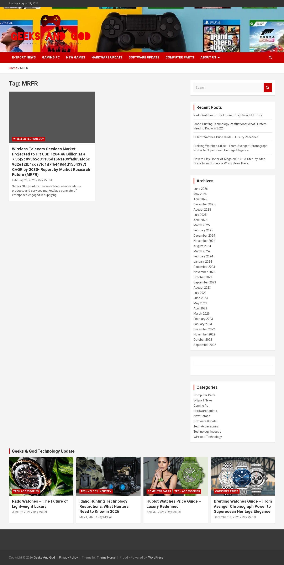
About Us (208, 57)
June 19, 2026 (21, 512)
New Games (75, 57)
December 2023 (204, 267)
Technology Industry (207, 431)
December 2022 (204, 329)
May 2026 (200, 194)
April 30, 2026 (155, 512)
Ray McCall (45, 180)
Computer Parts (179, 57)
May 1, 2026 (87, 517)
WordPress (155, 557)
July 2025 (200, 215)
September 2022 (205, 345)
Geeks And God (44, 557)
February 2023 (203, 319)
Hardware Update (106, 57)
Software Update (144, 57)
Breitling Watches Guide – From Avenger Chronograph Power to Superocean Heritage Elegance (243, 506)
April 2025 (200, 220)
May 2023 (200, 303)
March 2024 (202, 251)
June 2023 (201, 298)
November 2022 (204, 334)
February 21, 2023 (24, 180)
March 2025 (202, 225)
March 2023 (202, 313)
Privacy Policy (68, 557)
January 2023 (203, 324)
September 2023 (205, 282)
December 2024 (204, 235)
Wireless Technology (28, 139)
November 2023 (204, 272)
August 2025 (202, 209)
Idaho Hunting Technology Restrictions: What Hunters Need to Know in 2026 (103, 506)
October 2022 (203, 339)
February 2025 (203, 230)
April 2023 (200, 308)
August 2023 (202, 287)
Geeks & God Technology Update (43, 451)
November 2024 (204, 241)
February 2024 (203, 256)
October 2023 (203, 277)
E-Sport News (24, 57)
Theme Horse (106, 557)
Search (268, 87)
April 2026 (200, 199)
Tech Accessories (206, 426)
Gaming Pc (51, 57)
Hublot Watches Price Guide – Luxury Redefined (226, 137)
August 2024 (202, 246)
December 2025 (204, 204)
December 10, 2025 (227, 517)
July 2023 (200, 293)
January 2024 (203, 261)
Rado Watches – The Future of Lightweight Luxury (228, 115)
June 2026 (201, 189)
